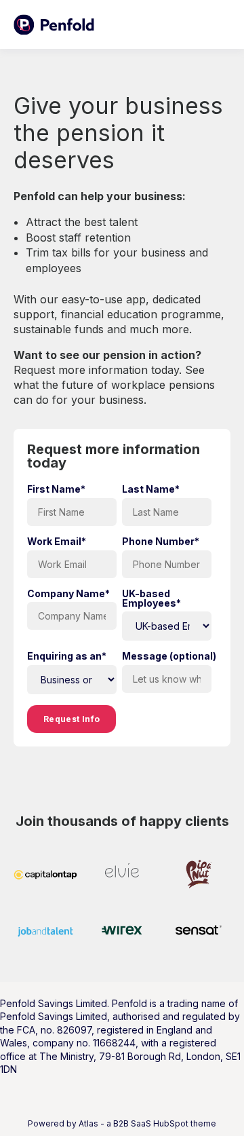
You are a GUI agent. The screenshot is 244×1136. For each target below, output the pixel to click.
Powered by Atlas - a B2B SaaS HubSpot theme (122, 1123)
